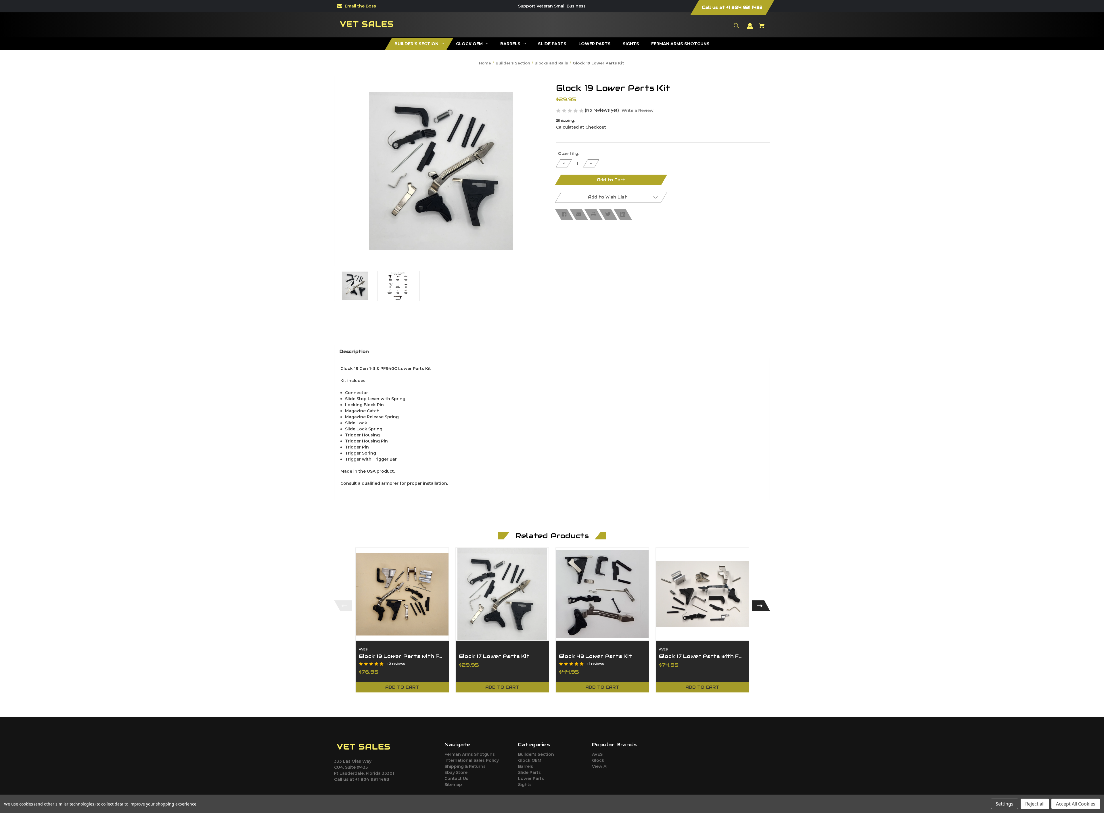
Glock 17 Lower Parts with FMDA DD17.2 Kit (702, 656)
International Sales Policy (471, 760)
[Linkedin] (623, 214)
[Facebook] (564, 214)
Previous (343, 605)
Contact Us (456, 778)
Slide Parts (529, 772)
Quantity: (568, 153)
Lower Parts (531, 778)
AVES (597, 754)
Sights (525, 784)
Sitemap (453, 784)
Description (354, 351)
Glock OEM (529, 760)
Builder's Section (536, 754)
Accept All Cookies (1075, 804)
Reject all (1034, 804)
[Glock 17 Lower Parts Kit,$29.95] (502, 594)
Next (761, 605)
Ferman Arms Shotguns (469, 754)
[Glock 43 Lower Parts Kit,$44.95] (602, 594)
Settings (1004, 804)
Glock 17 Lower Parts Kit (494, 656)
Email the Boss (360, 6)
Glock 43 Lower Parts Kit (595, 656)
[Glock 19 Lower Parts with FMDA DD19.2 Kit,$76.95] (402, 594)
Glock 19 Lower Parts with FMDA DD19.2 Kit (402, 656)
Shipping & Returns (465, 766)
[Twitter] (608, 214)
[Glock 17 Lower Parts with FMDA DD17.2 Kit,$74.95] (702, 594)
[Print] (593, 214)
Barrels (525, 766)
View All (600, 766)
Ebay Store (455, 772)
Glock (598, 760)
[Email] (579, 214)
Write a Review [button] (637, 110)
